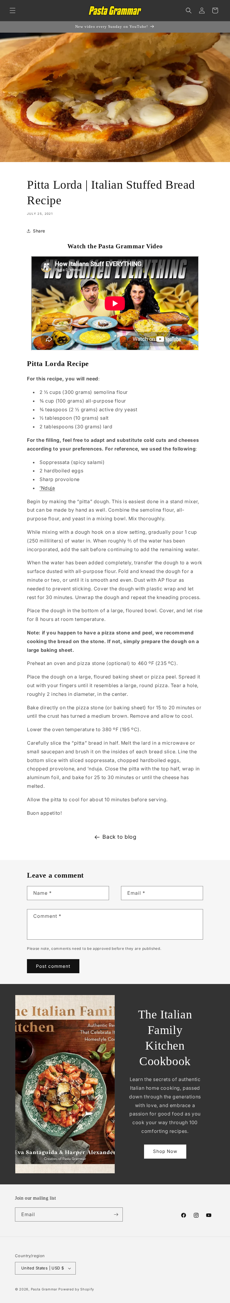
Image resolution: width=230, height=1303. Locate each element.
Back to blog (119, 837)
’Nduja (47, 488)
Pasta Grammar (44, 1289)
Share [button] (39, 230)
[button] (12, 10)
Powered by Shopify (76, 1289)
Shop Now (165, 1151)
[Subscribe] (115, 1214)
